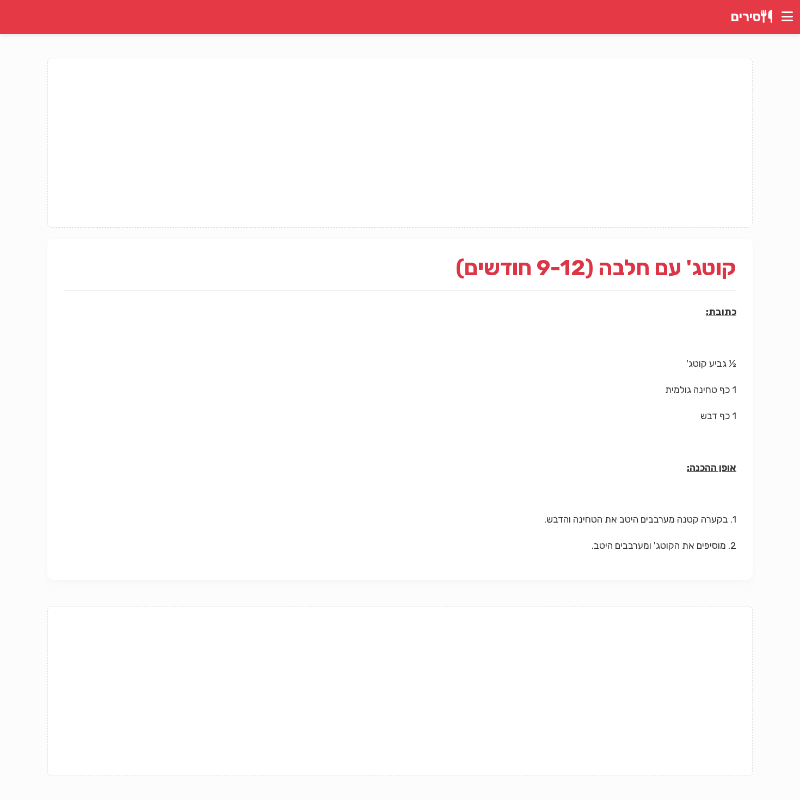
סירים (746, 17)
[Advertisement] (400, 142)
